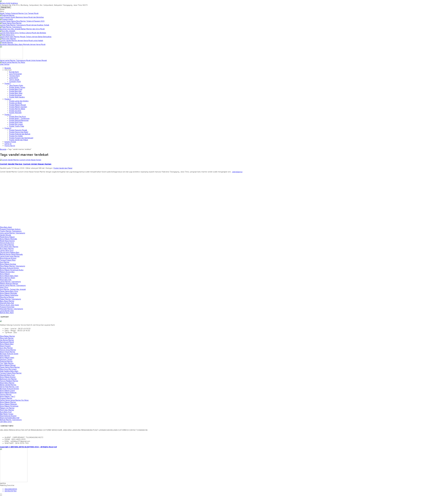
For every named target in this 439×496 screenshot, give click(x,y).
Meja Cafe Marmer (7, 338)
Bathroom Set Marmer (8, 379)
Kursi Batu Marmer (7, 248)
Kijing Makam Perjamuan (9, 406)
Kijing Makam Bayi (6, 344)
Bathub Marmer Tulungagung (11, 420)
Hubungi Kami (5, 7)
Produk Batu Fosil (15, 89)
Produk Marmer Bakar (17, 109)
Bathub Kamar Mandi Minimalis (11, 254)
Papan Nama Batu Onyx (9, 291)
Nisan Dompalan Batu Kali (9, 418)
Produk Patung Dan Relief (18, 132)
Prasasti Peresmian (7, 307)
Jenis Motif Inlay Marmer (9, 247)
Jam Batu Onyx (6, 422)
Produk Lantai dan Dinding (18, 101)
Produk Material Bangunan (19, 120)
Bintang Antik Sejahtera (9, 3)
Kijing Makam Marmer (8, 402)
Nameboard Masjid (7, 342)
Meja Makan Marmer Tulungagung (12, 266)
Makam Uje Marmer (7, 408)
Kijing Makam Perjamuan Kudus (11, 270)
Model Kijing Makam (7, 237)
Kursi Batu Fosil (6, 412)
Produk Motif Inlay (16, 122)
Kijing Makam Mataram (8, 404)
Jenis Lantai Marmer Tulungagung (12, 233)
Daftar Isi (8, 144)
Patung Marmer (6, 394)
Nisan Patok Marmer (7, 352)
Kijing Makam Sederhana (9, 295)
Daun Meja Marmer (7, 245)
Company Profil (15, 81)
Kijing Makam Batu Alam (9, 276)
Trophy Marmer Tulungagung (10, 231)
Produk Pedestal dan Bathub (19, 134)
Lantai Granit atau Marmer (10, 256)
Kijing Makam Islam (7, 357)
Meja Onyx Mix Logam (8, 369)
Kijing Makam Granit (7, 390)
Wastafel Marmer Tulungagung (11, 309)
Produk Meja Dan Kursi (17, 116)
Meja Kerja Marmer (7, 297)
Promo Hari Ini (10, 146)
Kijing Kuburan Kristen (8, 258)
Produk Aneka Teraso (17, 87)
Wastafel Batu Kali (7, 303)
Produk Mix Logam (16, 124)
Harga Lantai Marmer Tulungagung (13, 285)
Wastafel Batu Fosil (7, 375)
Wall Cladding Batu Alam (9, 371)
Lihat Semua (4, 64)
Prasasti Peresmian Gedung (10, 229)
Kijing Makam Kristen (8, 377)
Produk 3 (8, 114)
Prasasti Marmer (6, 398)
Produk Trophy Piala (16, 126)
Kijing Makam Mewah (8, 365)
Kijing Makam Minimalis (8, 239)
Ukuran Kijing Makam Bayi (9, 252)
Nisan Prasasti (5, 346)
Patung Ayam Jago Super (9, 305)
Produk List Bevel (15, 103)
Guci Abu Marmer (6, 348)
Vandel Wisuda (5, 235)
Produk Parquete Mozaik (18, 130)
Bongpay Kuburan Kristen (9, 268)
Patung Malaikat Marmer (9, 381)
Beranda (8, 68)
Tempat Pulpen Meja (7, 260)
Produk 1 (8, 83)
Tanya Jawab (14, 80)
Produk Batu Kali (15, 91)
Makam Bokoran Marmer (9, 283)
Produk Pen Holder (16, 136)
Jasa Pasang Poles (16, 85)
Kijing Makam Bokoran (8, 392)
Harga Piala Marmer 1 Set (9, 387)
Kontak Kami (14, 72)
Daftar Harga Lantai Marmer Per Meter (14, 400)
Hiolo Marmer (5, 356)
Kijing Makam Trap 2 (7, 396)
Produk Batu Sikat (15, 93)
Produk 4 (8, 128)
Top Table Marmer (7, 363)
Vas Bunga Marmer (7, 340)
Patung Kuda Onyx (7, 243)
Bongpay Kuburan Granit (9, 354)
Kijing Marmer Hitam (7, 278)
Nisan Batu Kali (5, 280)
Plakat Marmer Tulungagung (10, 299)
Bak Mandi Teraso (6, 414)
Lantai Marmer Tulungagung (10, 281)
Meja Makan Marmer (7, 336)
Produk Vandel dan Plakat (18, 140)
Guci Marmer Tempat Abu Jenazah (13, 289)
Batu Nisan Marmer (7, 301)
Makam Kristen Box (7, 272)
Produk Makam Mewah (17, 105)
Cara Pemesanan (15, 74)
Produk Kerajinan (15, 95)
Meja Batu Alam (6, 227)
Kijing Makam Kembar (8, 264)
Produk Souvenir (15, 111)
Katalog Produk (10, 142)
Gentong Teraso (6, 359)
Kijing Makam (5, 274)
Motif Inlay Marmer (7, 410)
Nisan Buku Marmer (7, 383)
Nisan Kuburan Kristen (8, 416)
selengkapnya (237, 172)
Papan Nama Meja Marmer (10, 367)
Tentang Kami (14, 76)
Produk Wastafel (15, 113)
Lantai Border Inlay (7, 311)
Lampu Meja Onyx (6, 250)
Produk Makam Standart (18, 107)
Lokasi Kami (13, 78)
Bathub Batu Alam (7, 313)
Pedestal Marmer (6, 361)
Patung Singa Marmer (8, 350)
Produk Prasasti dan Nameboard (21, 138)
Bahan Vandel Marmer (8, 385)
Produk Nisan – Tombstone (19, 118)
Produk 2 (8, 99)
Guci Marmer (4, 262)
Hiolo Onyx (4, 287)
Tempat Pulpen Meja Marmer (11, 373)
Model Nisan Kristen (7, 241)
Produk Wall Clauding (17, 97)
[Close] (1, 495)
